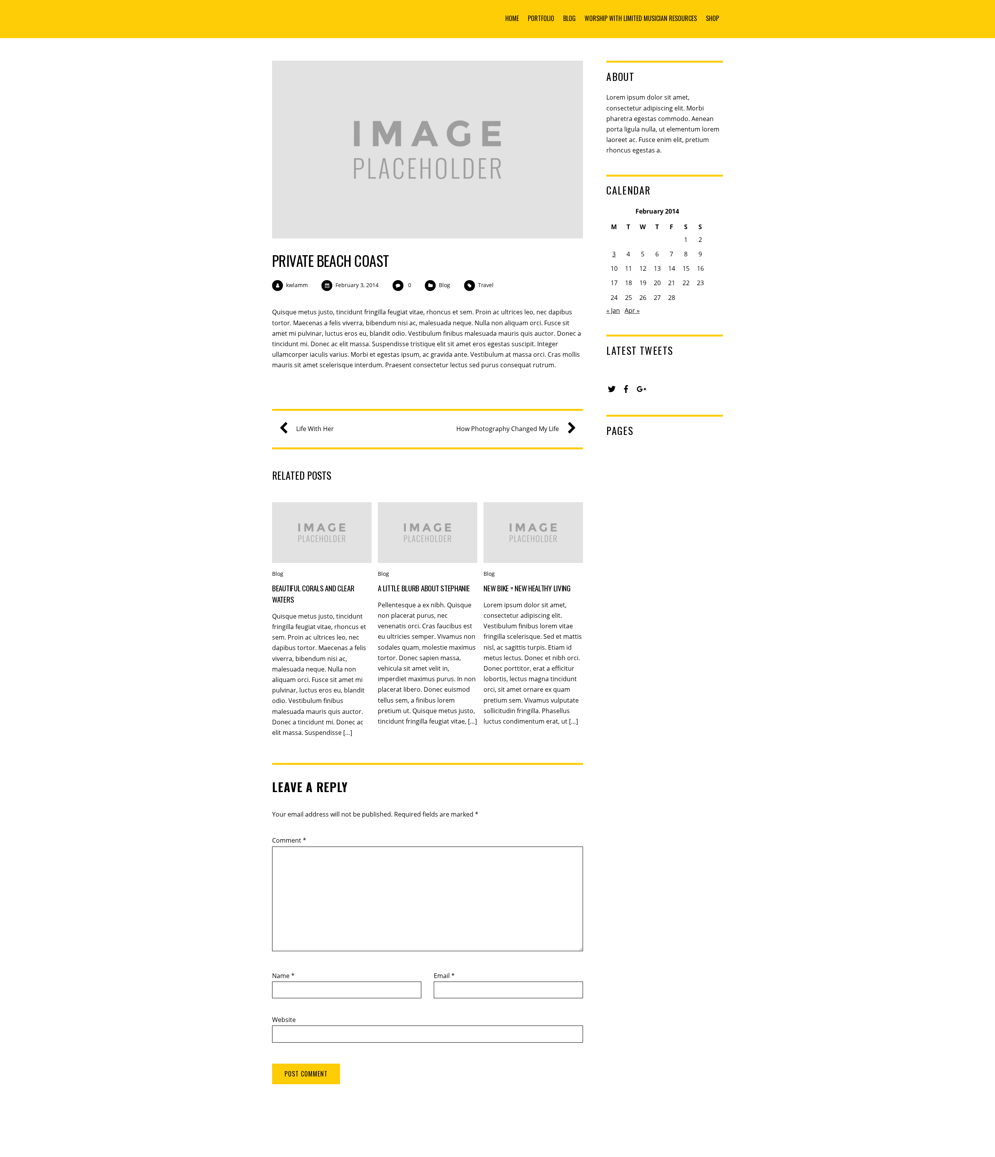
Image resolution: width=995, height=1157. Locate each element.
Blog (569, 18)
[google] (640, 388)
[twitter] (611, 388)
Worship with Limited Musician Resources (641, 18)
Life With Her (315, 428)
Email (444, 975)
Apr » (632, 310)
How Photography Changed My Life (507, 428)
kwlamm (297, 285)
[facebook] (626, 388)
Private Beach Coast (330, 260)
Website (284, 1019)
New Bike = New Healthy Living (527, 588)
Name (283, 975)
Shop (712, 18)
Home (512, 18)
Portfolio (541, 18)
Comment (289, 840)
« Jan (613, 310)
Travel (486, 285)
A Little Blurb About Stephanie (424, 588)
